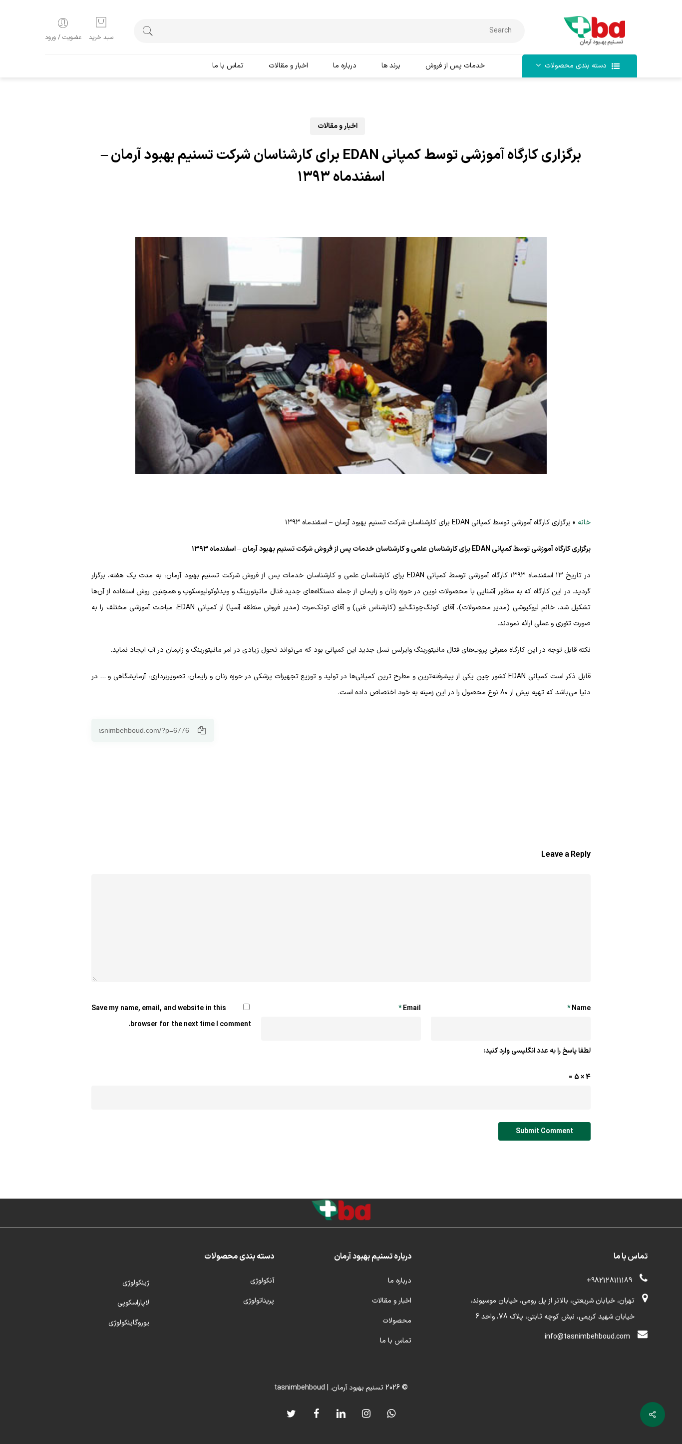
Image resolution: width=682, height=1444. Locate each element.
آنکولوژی (262, 1281)
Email (409, 1008)
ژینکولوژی (135, 1283)
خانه (584, 522)
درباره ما (399, 1281)
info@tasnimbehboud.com (587, 1337)
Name (579, 1008)
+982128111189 (609, 1281)
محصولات (396, 1321)
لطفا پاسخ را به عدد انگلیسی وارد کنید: (537, 1051)
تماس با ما (395, 1341)
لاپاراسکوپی (133, 1303)
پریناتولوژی (258, 1301)
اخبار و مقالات (337, 126)
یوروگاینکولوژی (128, 1323)
